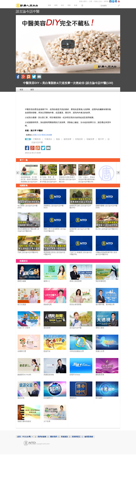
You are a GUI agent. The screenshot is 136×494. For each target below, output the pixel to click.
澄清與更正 (76, 437)
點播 (75, 5)
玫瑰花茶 (79, 139)
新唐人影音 (83, 1)
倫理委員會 (88, 437)
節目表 (106, 1)
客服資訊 (64, 437)
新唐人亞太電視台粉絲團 (42, 135)
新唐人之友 (98, 1)
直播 (49, 5)
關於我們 (53, 437)
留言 (32, 89)
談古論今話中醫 (28, 11)
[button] (68, 44)
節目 (62, 5)
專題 (69, 5)
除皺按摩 (90, 139)
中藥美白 (48, 139)
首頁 (21, 89)
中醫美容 (37, 139)
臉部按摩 (67, 139)
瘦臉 (58, 139)
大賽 (90, 1)
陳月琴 (101, 139)
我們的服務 (42, 437)
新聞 (55, 5)
